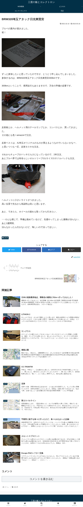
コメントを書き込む (42, 479)
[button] (77, 303)
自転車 (6, 238)
